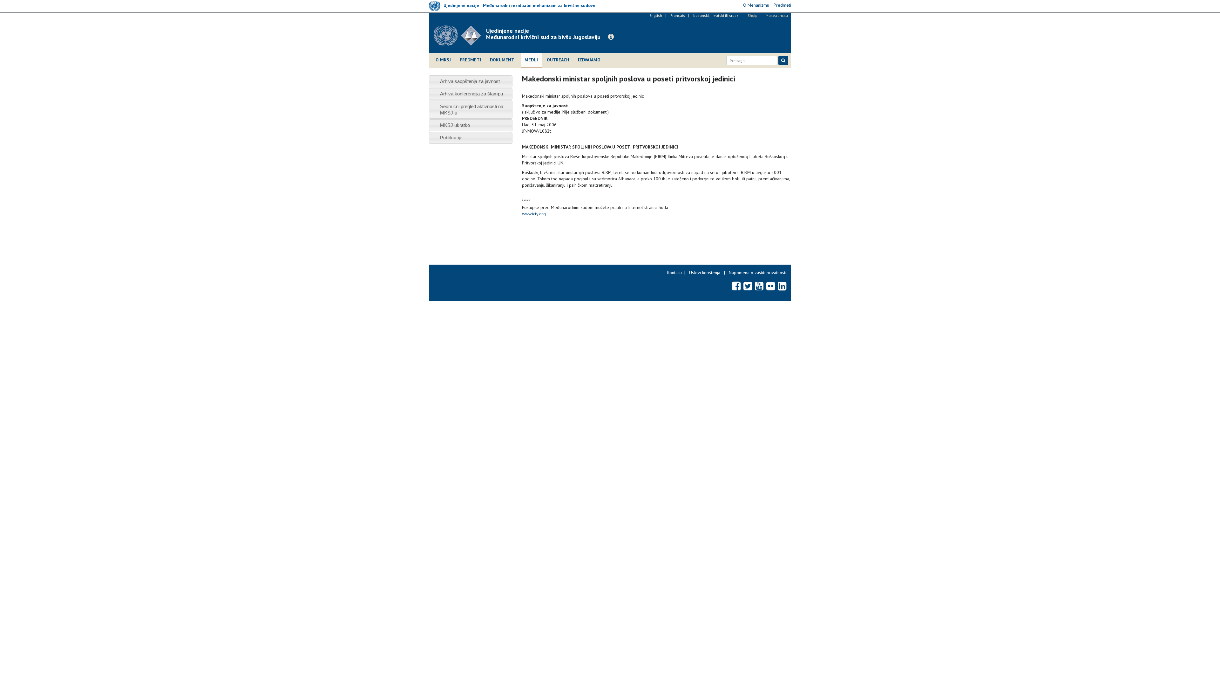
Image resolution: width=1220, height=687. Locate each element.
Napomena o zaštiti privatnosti (757, 272)
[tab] (470, 81)
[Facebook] (736, 286)
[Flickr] (770, 286)
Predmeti (470, 60)
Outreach (558, 60)
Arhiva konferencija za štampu (471, 93)
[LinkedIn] (782, 286)
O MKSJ (443, 60)
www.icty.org (534, 214)
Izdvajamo (589, 60)
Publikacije (451, 137)
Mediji (531, 60)
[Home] (460, 35)
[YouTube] (759, 286)
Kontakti (674, 272)
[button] (611, 37)
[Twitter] (747, 286)
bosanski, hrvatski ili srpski (716, 15)
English (655, 15)
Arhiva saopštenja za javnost (470, 81)
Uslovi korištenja (704, 272)
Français (677, 15)
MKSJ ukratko (455, 125)
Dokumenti (503, 60)
